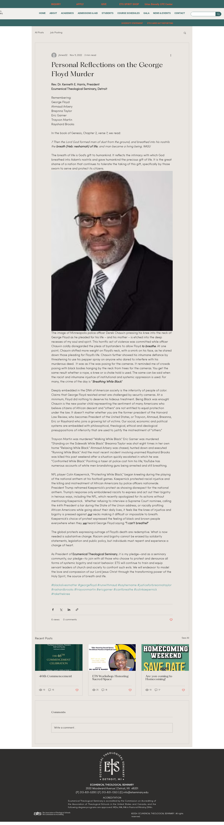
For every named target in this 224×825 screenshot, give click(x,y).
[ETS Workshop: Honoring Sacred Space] (112, 657)
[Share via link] (77, 609)
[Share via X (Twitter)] (60, 609)
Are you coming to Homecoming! (158, 678)
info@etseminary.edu (135, 792)
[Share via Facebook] (52, 609)
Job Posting (56, 33)
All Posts (39, 33)
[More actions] (171, 55)
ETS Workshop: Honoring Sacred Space (110, 678)
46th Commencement (55, 676)
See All (185, 638)
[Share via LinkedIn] (69, 609)
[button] (184, 32)
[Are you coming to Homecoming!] (165, 657)
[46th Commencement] (58, 657)
